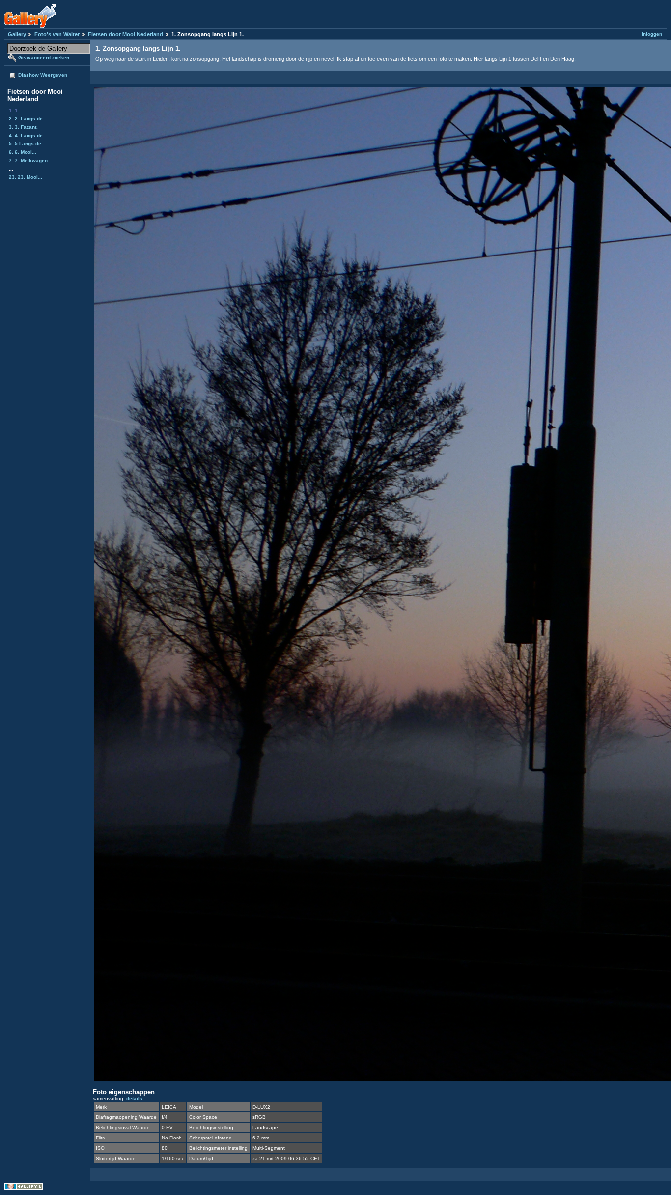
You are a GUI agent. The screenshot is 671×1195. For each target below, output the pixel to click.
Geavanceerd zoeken (43, 57)
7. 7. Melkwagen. (29, 160)
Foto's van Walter (57, 34)
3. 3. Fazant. (23, 127)
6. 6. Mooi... (22, 152)
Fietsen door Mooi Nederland (125, 34)
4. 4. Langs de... (28, 135)
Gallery (17, 34)
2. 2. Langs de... (28, 118)
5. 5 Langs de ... (28, 143)
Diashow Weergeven (42, 75)
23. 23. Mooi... (25, 177)
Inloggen (652, 34)
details (134, 1098)
